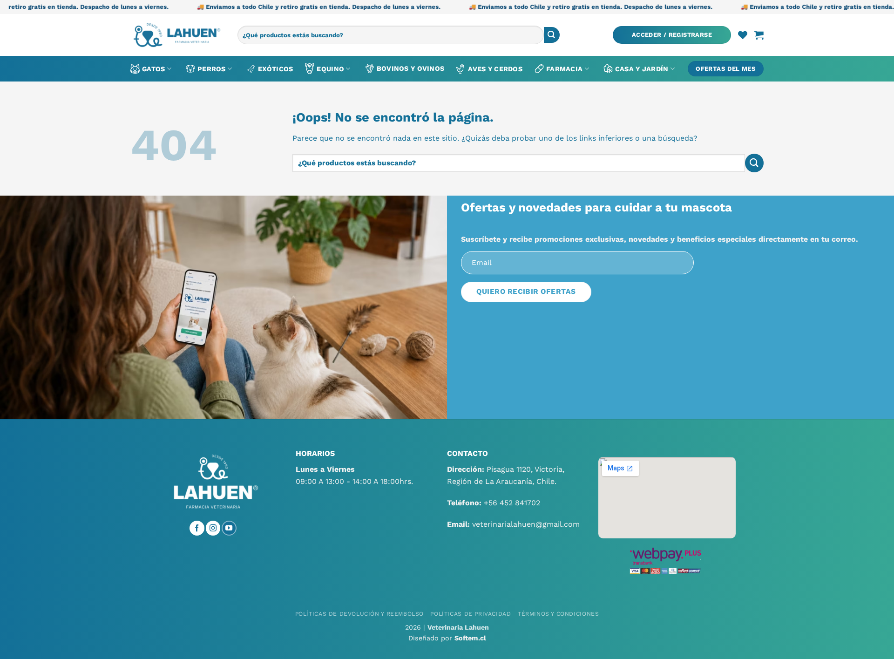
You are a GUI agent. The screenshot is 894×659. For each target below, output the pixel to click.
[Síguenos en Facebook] (197, 528)
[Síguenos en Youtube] (229, 528)
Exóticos (275, 69)
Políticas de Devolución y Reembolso (359, 614)
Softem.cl (470, 638)
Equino (330, 69)
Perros (211, 69)
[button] (672, 35)
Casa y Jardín (642, 69)
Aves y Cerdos (495, 69)
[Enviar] (552, 35)
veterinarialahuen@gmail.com (526, 524)
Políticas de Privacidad (470, 614)
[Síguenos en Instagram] (213, 528)
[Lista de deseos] (742, 35)
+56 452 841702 (512, 502)
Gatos (153, 69)
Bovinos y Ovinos (411, 68)
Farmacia (564, 69)
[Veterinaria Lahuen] (177, 35)
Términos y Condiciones (558, 614)
